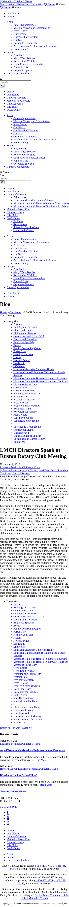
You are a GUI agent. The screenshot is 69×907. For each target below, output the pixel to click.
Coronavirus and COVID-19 (28, 336)
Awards (17, 324)
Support (11, 52)
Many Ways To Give (24, 58)
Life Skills (12, 106)
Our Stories (13, 13)
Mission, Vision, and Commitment (31, 27)
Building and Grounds (25, 327)
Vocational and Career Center (29, 438)
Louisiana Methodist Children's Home (33, 369)
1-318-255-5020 (8, 806)
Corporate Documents (25, 43)
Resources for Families (25, 411)
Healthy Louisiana (23, 354)
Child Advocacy (15, 103)
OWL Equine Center (24, 390)
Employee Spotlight (23, 342)
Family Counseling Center (27, 348)
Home (3, 312)
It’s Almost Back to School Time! (18, 775)
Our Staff (18, 40)
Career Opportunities (24, 24)
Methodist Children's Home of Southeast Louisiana (40, 378)
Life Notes (19, 366)
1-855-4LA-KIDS (44, 865)
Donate (51, 4)
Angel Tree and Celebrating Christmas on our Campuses (32, 750)
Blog (40, 4)
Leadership (19, 363)
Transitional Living (23, 429)
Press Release (20, 402)
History (17, 357)
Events (17, 345)
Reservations (20, 224)
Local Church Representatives (29, 64)
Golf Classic (31, 4)
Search (3, 175)
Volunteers (19, 441)
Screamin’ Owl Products (26, 227)
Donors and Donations (25, 339)
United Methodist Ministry (27, 435)
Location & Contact (23, 230)
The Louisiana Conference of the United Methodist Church (45, 897)
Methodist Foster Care (18, 100)
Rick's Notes (20, 414)
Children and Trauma (24, 333)
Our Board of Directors (25, 37)
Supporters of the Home (26, 420)
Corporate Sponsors (23, 70)
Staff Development (23, 417)
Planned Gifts (20, 67)
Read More (41, 760)
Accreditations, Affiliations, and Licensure (35, 46)
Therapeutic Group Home (27, 426)
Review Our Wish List (25, 61)
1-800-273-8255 (44, 880)
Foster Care (19, 351)
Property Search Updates (26, 405)
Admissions (19, 197)
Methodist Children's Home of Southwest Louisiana (40, 381)
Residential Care (22, 408)
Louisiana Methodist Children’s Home (33, 200)
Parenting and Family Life (27, 393)
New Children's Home (12, 4)
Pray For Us (19, 55)
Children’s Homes (16, 97)
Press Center (20, 30)
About (10, 21)
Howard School (21, 360)
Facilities (18, 221)
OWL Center (13, 109)
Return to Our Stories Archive (16, 727)
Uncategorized (21, 432)
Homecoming (20, 49)
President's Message (23, 399)
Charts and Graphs (23, 330)
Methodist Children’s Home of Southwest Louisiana (40, 206)
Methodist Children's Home (13, 791)
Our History (19, 34)
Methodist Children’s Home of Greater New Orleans (41, 203)
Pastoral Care (20, 396)
